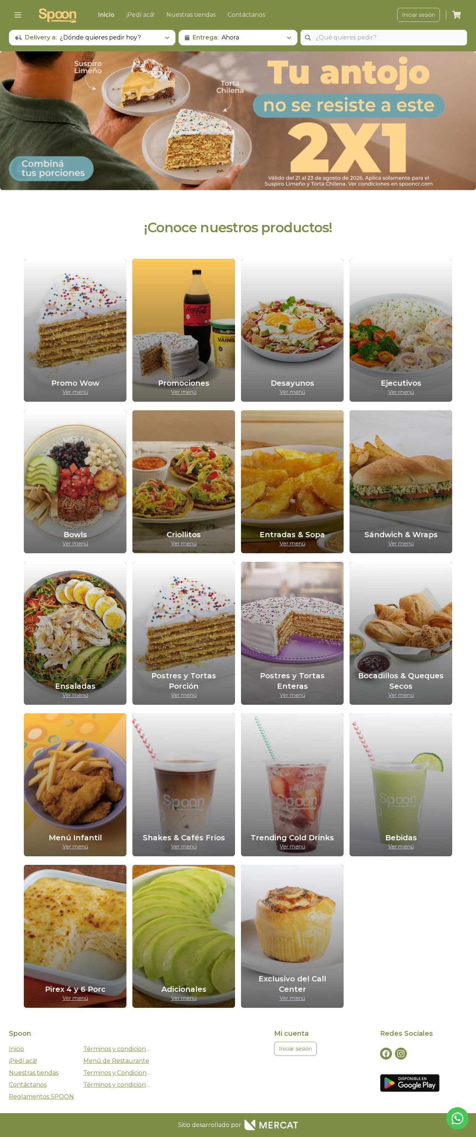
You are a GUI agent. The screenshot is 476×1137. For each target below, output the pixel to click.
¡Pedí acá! (140, 14)
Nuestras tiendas (191, 14)
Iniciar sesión (418, 15)
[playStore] (410, 1083)
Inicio (106, 14)
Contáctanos (246, 14)
